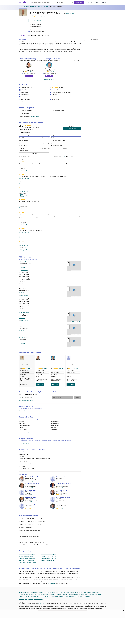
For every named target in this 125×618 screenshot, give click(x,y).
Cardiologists (41, 592)
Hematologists (22, 594)
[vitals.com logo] (22, 2)
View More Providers (49, 79)
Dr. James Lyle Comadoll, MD (32, 483)
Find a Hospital (79, 596)
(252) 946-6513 (24, 295)
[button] (74, 265)
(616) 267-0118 (24, 320)
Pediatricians (91, 594)
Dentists (53, 592)
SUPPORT (21, 599)
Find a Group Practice (87, 596)
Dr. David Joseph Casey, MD (49, 69)
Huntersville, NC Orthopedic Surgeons (27, 558)
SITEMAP (31, 599)
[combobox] (41, 2)
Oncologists (51, 594)
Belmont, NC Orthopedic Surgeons (48, 558)
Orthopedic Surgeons (73, 594)
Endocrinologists (78, 592)
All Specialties (61, 596)
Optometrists (65, 594)
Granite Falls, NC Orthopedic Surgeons (27, 562)
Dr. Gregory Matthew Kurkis (63, 497)
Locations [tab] (40, 35)
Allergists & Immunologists (24, 592)
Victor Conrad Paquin (30, 490)
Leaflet (73, 270)
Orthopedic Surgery (23, 410)
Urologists (47, 596)
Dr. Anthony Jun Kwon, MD (31, 497)
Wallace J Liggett (60, 477)
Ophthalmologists (58, 594)
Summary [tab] (23, 35)
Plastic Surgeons (98, 594)
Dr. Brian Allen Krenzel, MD (31, 477)
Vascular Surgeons (54, 596)
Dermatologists (59, 592)
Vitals (80, 270)
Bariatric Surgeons (34, 592)
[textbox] (41, 2)
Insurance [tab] (46, 35)
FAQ (26, 599)
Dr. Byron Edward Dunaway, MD (63, 483)
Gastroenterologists (95, 592)
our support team (51, 583)
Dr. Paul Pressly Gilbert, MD (72, 361)
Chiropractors (48, 592)
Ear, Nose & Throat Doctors (69, 592)
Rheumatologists (40, 596)
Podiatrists (21, 596)
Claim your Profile (70, 13)
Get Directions (22, 267)
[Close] (123, 611)
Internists (28, 594)
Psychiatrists (27, 596)
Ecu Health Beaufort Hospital (37, 31)
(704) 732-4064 (24, 270)
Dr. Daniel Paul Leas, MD (62, 504)
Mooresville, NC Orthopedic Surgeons (27, 560)
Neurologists (33, 594)
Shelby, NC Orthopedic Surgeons (48, 560)
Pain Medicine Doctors (83, 594)
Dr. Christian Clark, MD (61, 490)
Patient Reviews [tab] (31, 35)
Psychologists (33, 596)
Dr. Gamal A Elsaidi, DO (30, 504)
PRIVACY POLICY (38, 599)
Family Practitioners (87, 592)
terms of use (41, 603)
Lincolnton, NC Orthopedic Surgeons (27, 554)
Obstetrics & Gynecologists (42, 594)
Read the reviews (35, 116)
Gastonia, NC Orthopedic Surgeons (26, 556)
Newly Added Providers (70, 596)
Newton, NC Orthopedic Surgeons (48, 554)
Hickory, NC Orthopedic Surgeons (48, 556)
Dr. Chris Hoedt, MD (28, 69)
